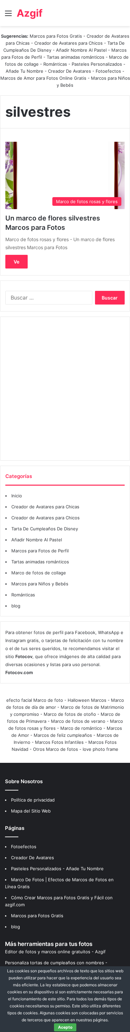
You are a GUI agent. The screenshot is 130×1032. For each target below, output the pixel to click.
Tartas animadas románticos (76, 57)
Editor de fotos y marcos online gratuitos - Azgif (55, 951)
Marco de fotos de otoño (70, 714)
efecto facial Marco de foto (34, 700)
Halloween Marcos (87, 700)
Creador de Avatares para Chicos (68, 43)
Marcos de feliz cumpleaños (63, 735)
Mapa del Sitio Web (31, 811)
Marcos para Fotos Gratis (56, 36)
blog (15, 605)
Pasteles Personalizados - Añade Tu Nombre (57, 868)
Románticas (55, 64)
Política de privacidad (33, 800)
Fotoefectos (108, 71)
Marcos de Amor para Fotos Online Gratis (43, 78)
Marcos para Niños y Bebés (39, 583)
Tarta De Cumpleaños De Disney (44, 528)
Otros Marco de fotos (56, 749)
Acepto (65, 1027)
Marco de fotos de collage (38, 572)
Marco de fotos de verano (78, 721)
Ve (16, 262)
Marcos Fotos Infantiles (59, 742)
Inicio (16, 495)
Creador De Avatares (69, 71)
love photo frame (100, 749)
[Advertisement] (65, 389)
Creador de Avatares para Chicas (45, 506)
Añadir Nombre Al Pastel (81, 50)
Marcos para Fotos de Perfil (40, 550)
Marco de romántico (81, 728)
